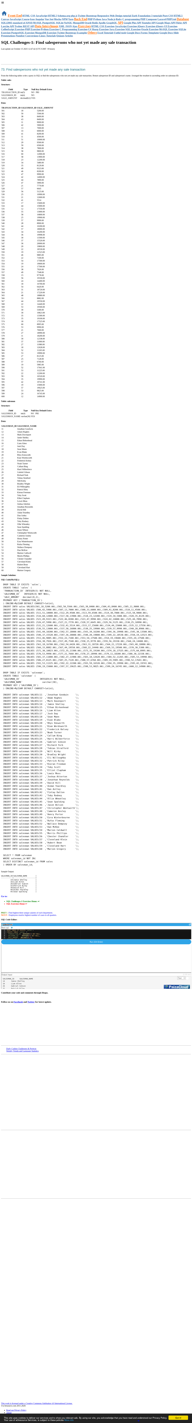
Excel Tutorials (105, 32)
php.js (74, 15)
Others (92, 32)
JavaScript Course (20, 19)
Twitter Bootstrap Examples (72, 32)
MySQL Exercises (168, 29)
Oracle (88, 22)
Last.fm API (7, 26)
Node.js (111, 19)
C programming (131, 19)
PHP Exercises (32, 29)
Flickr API (181, 22)
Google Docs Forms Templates (143, 32)
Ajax (75, 26)
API (120, 22)
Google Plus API (132, 22)
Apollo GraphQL (107, 22)
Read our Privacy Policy (16, 1410)
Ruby (119, 19)
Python (97, 19)
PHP (90, 19)
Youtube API (149, 22)
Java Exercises (117, 29)
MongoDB (78, 22)
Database (183, 19)
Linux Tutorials (47, 35)
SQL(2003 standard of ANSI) (17, 22)
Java (104, 19)
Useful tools (120, 32)
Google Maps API (165, 22)
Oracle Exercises (150, 29)
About (8, 1412)
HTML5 (52, 15)
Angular (39, 19)
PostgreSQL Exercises (22, 32)
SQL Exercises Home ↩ (16, 904)
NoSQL (68, 22)
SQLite (59, 22)
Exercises (84, 26)
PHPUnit (171, 19)
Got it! (178, 1417)
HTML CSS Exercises (103, 26)
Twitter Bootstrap (87, 15)
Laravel (162, 19)
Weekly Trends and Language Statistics (22, 1051)
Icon (32, 19)
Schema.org (63, 15)
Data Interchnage (46, 26)
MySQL (37, 22)
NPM (65, 19)
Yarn (71, 19)
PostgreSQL (48, 22)
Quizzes (60, 35)
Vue (47, 19)
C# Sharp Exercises (98, 29)
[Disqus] (96, 1164)
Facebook (18, 1002)
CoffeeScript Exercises (13, 29)
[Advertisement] (31, 57)
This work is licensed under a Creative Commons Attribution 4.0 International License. (36, 1403)
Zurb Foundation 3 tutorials (147, 15)
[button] (96, 3)
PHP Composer (148, 19)
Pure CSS (168, 15)
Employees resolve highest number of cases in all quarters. (32, 915)
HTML (26, 15)
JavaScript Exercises (126, 26)
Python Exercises (50, 29)
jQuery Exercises (146, 26)
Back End (80, 19)
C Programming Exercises (74, 29)
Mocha (57, 19)
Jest (51, 19)
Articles (69, 35)
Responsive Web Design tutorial (114, 15)
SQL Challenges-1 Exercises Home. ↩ (22, 901)
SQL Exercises (133, 29)
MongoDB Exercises (46, 32)
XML (62, 26)
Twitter (31, 1002)
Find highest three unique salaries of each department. (30, 913)
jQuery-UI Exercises (166, 26)
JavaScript (41, 15)
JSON (68, 26)
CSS (33, 15)
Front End (15, 15)
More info (69, 1420)
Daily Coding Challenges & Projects (21, 1049)
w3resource (6, 6)
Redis (95, 22)
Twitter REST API (24, 26)
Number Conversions (27, 35)
